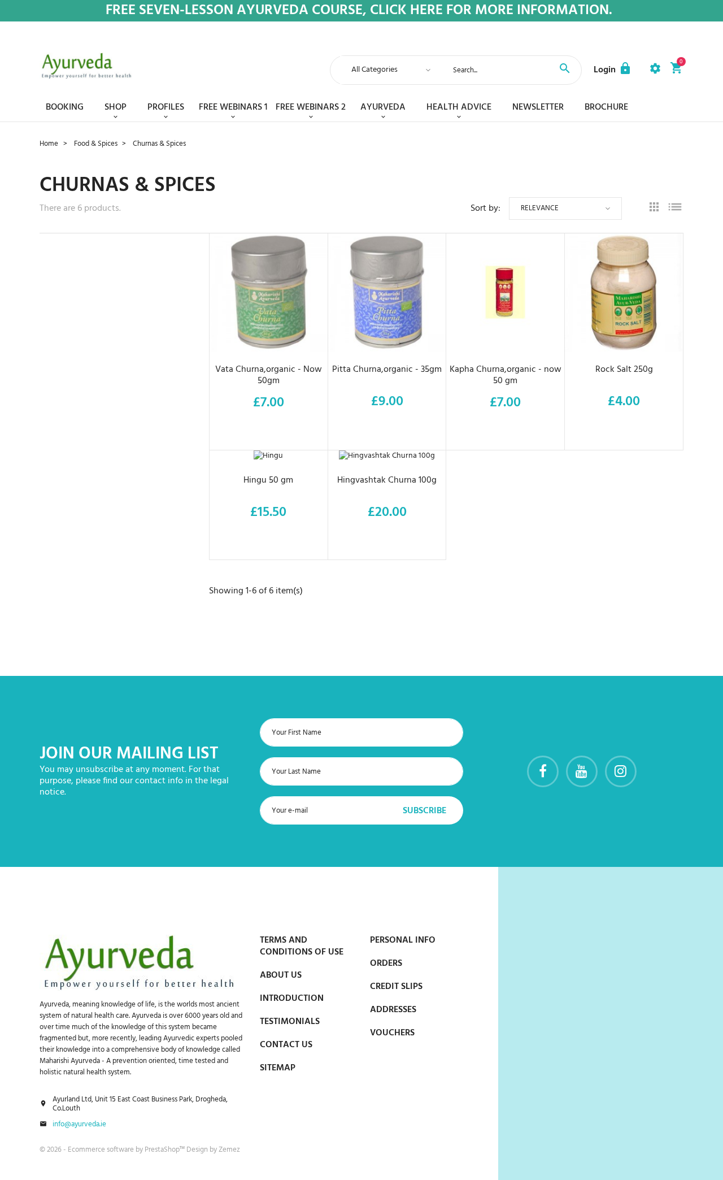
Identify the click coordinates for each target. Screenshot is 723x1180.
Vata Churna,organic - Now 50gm (268, 375)
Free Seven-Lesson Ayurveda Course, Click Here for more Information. (359, 11)
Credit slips (396, 986)
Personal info (402, 940)
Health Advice (458, 107)
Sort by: (485, 208)
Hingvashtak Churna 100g (387, 480)
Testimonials (290, 1021)
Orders (386, 963)
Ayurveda (383, 107)
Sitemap (277, 1068)
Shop (115, 107)
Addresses (393, 1010)
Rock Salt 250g (624, 369)
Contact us (286, 1045)
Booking (65, 107)
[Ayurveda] (86, 66)
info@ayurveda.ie (79, 1124)
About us (281, 975)
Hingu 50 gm (268, 480)
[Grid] (654, 208)
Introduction (292, 998)
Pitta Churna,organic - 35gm (387, 369)
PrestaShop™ (165, 1150)
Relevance (540, 208)
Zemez (229, 1150)
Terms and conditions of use (301, 946)
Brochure (606, 107)
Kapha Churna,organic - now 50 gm (505, 375)
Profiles (165, 107)
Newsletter (538, 107)
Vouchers (392, 1033)
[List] (675, 208)
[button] (613, 70)
